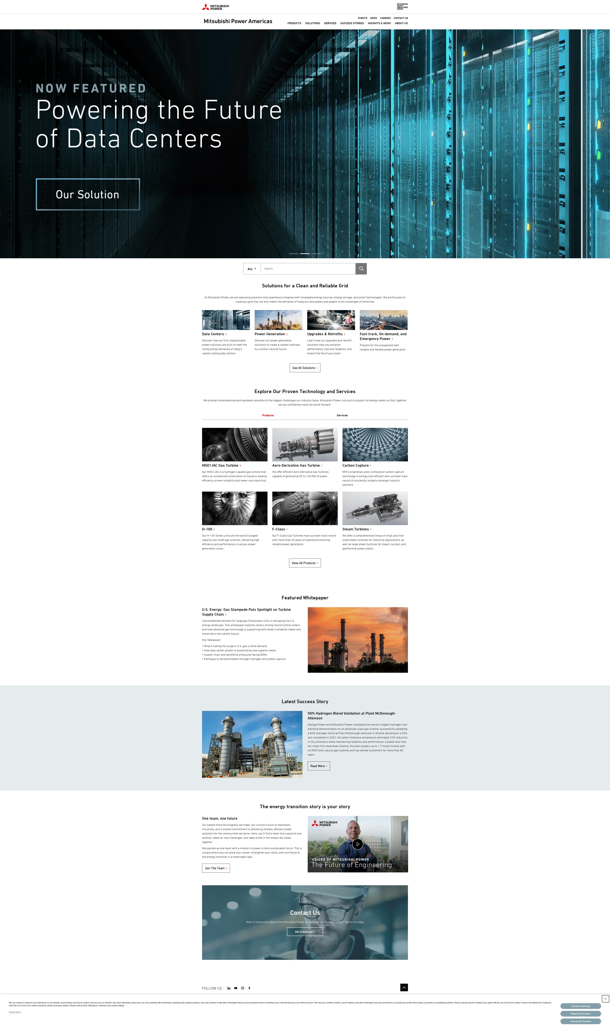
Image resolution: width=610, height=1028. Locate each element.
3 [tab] (316, 254)
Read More (317, 766)
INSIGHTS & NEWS (379, 23)
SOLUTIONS (312, 23)
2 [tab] (305, 254)
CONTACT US (401, 18)
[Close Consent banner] (605, 998)
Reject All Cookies (581, 1013)
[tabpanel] (305, 143)
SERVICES (330, 23)
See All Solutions (303, 368)
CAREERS (385, 18)
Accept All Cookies (581, 1021)
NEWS (373, 18)
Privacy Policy (15, 1012)
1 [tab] (294, 254)
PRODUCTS (294, 23)
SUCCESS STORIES (352, 23)
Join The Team (215, 868)
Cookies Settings (581, 1006)
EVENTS (362, 18)
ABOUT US (401, 23)
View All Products (304, 563)
